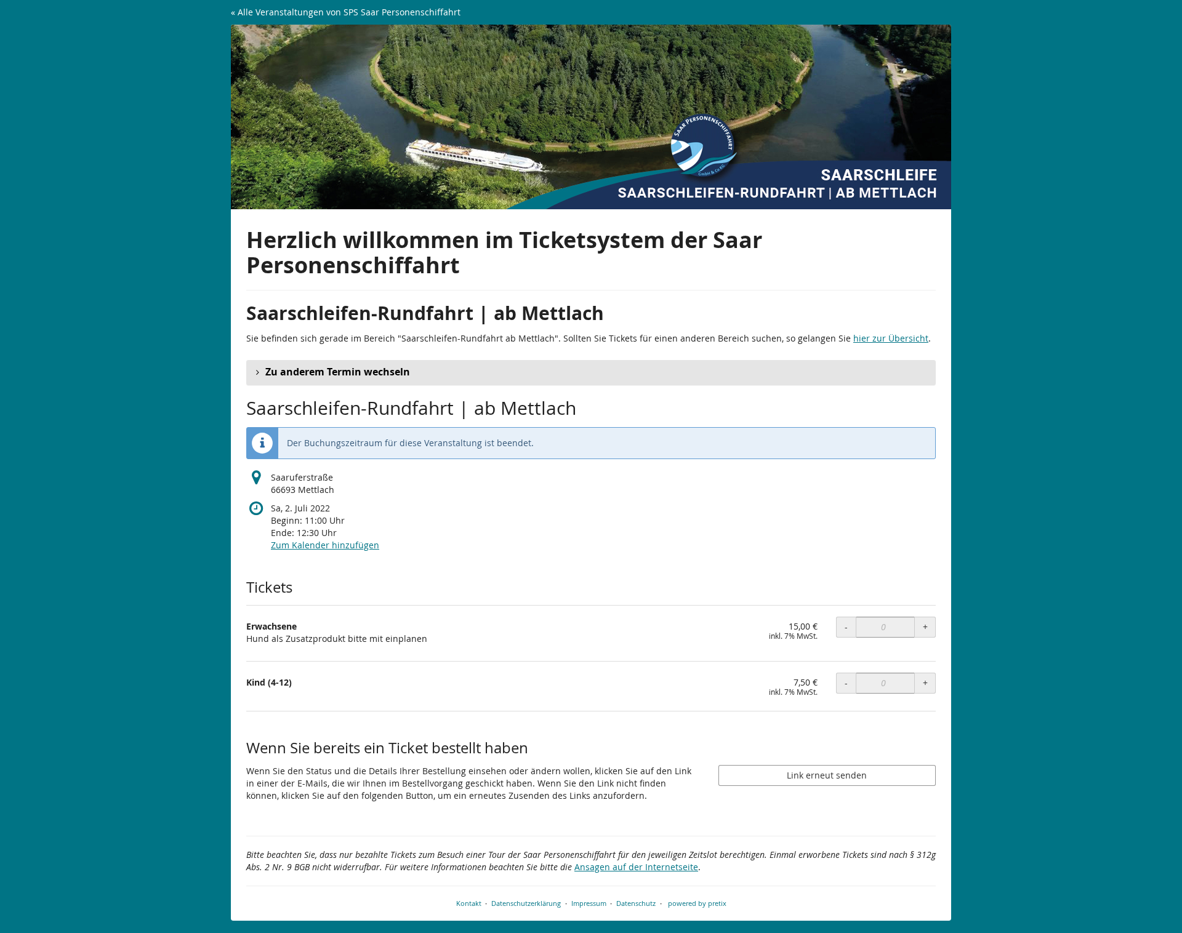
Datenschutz (636, 903)
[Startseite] (591, 117)
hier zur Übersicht (890, 338)
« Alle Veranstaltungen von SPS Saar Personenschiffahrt (345, 12)
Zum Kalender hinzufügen (325, 545)
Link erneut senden (827, 775)
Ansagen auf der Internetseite (636, 867)
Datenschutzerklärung (526, 903)
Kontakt (468, 903)
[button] (591, 372)
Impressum (588, 903)
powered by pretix (697, 903)
